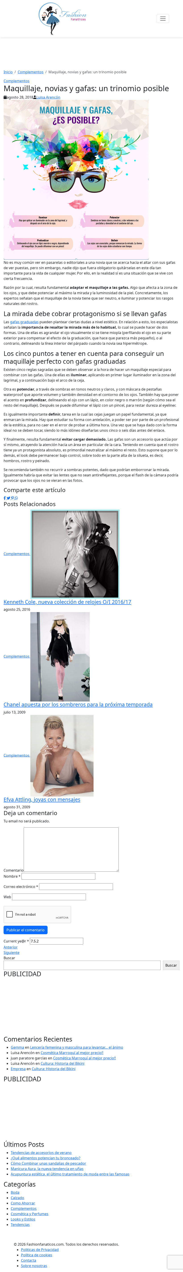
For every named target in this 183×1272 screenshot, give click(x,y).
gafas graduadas (24, 321)
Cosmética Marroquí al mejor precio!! (72, 1052)
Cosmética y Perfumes (29, 1213)
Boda (15, 1192)
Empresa (18, 1068)
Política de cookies (36, 1255)
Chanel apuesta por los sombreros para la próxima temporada (78, 704)
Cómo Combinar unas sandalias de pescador (48, 1163)
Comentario (14, 870)
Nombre (12, 876)
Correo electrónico (21, 886)
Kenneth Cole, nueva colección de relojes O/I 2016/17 (67, 601)
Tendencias (20, 1224)
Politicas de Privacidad (40, 1249)
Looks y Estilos (23, 1219)
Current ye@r (16, 941)
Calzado (17, 1197)
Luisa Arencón (48, 97)
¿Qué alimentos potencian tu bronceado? (45, 1158)
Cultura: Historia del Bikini (62, 1063)
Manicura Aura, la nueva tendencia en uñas (47, 1168)
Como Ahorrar (23, 1203)
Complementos (16, 80)
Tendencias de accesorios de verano (41, 1152)
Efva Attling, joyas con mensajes (42, 799)
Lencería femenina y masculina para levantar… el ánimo (76, 1047)
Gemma (17, 1047)
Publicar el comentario (25, 930)
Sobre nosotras (34, 1265)
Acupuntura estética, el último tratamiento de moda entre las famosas (70, 1174)
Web (7, 896)
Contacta (28, 1260)
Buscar (9, 957)
